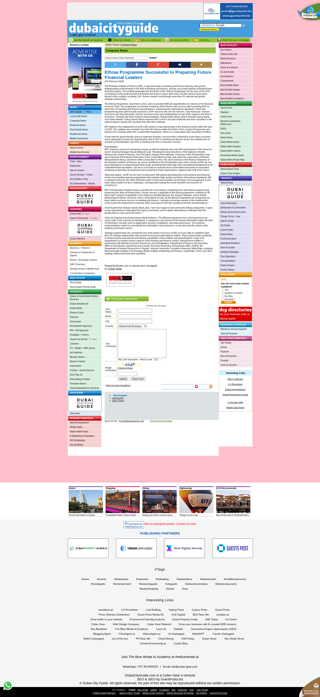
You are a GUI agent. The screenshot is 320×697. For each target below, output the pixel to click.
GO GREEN (201, 693)
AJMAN (153, 690)
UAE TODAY (202, 690)
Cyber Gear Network (159, 624)
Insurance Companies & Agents (82, 254)
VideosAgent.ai (151, 633)
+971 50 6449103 (147, 666)
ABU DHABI (142, 690)
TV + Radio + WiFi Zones (82, 348)
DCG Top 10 (76, 374)
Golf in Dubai (227, 221)
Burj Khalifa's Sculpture (232, 98)
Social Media (76, 445)
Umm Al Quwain (229, 365)
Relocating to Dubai (80, 379)
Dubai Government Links (233, 212)
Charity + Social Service (82, 370)
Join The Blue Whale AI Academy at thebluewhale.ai (160, 657)
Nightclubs (75, 166)
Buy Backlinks (99, 628)
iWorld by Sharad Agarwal (234, 329)
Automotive (75, 366)
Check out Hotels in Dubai (82, 515)
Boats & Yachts (77, 361)
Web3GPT (198, 633)
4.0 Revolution (235, 384)
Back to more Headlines (118, 385)
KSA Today (188, 638)
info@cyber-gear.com (184, 666)
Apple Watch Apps (79, 431)
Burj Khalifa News (230, 85)
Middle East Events (79, 152)
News (116, 44)
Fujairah (225, 351)
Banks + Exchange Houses (83, 260)
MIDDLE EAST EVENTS (153, 693)
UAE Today (211, 619)
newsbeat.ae (105, 609)
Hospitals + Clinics (79, 335)
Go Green (231, 619)
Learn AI (161, 628)
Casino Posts (199, 609)
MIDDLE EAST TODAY (129, 693)
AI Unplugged (176, 633)
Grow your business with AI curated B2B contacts (207, 624)
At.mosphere (227, 76)
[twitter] (115, 64)
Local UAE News (78, 116)
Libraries (74, 343)
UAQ (191, 690)
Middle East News (79, 138)
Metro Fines (226, 137)
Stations (225, 112)
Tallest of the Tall (229, 54)
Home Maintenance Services (84, 388)
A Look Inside (227, 72)
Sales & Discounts (83, 218)
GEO (151, 679)
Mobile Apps (76, 427)
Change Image (125, 368)
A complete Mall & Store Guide (121, 515)
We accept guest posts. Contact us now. (170, 523)
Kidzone (74, 317)
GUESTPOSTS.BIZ (218, 693)
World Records (228, 58)
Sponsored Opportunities (161, 421)
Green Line (226, 116)
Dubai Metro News (230, 142)
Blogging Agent (102, 633)
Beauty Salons (77, 357)
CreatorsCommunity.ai (153, 643)
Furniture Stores (78, 383)
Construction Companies (82, 273)
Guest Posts (222, 609)
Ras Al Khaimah (229, 356)
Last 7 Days (118, 400)
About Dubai (227, 182)
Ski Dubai (225, 225)
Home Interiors (77, 238)
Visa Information (229, 203)
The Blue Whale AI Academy (131, 628)
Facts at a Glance (229, 67)
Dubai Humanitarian (235, 389)
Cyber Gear (98, 624)
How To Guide (228, 247)
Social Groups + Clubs (81, 174)
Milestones (226, 63)
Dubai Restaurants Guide (235, 394)
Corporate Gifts (235, 402)
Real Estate (76, 282)
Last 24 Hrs (118, 398)
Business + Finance (80, 248)
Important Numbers (230, 243)
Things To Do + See (230, 216)
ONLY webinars (235, 379)
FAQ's (223, 128)
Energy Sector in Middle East (84, 269)
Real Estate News (79, 129)
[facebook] (137, 64)
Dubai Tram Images (230, 173)
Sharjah (225, 360)
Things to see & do (188, 515)
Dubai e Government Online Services (84, 298)
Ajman (224, 347)
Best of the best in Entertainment (232, 515)
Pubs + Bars (76, 161)
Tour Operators (228, 256)
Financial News (78, 125)
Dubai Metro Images (231, 146)
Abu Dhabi (226, 342)
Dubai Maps (227, 234)
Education (75, 413)
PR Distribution (77, 440)
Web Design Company (126, 624)
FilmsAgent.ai (127, 633)
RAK (173, 690)
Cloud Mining (166, 638)
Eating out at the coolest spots (157, 515)
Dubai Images (228, 265)
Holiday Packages (230, 252)
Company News (78, 120)
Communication (228, 238)
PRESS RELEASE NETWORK (180, 693)
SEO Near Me (201, 614)
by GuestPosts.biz (169, 679)
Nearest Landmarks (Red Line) (230, 123)
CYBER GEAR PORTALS (104, 693)
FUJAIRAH (164, 690)
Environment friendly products (147, 619)
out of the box (120, 638)
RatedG (178, 628)
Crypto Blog (181, 643)
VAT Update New (80, 112)
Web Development (79, 422)
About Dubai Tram (230, 169)
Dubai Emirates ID (79, 303)
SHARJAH (182, 690)
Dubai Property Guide (185, 619)
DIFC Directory (77, 264)
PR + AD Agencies (79, 330)
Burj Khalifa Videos (230, 94)
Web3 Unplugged (94, 638)
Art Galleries (76, 352)
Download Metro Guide (232, 155)
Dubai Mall (79, 213)
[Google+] (158, 64)
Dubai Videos (227, 269)
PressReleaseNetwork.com (131, 421)
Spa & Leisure (77, 170)
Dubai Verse (209, 638)
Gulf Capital (178, 614)
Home (109, 44)
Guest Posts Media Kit (151, 614)
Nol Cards (226, 133)
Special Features (229, 333)
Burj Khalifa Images (230, 89)
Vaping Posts (176, 609)
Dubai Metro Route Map (233, 159)
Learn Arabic (227, 230)
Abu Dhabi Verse (234, 638)
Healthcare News (78, 134)
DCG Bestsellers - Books (82, 183)
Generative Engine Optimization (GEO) (213, 628)
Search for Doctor (83, 339)
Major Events (76, 147)
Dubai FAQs (76, 308)
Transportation (228, 261)
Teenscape (75, 321)
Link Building (153, 609)
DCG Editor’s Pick (79, 179)
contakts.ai (222, 614)
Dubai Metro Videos (231, 151)
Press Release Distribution (114, 614)
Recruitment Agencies (81, 326)
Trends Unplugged (223, 633)
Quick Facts (226, 107)
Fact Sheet (226, 49)
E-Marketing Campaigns (82, 436)
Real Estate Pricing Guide (83, 287)
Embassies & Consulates (233, 207)
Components (227, 80)
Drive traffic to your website (106, 619)
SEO (140, 679)
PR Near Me (143, 638)
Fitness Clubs (77, 312)
